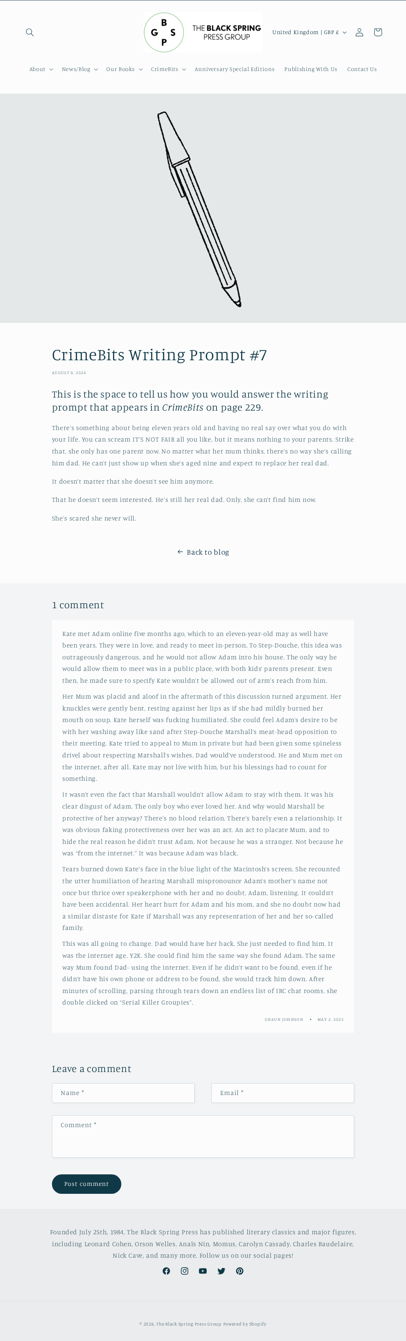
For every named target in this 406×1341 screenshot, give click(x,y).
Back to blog (208, 551)
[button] (30, 32)
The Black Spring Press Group (189, 1324)
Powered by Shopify (244, 1324)
